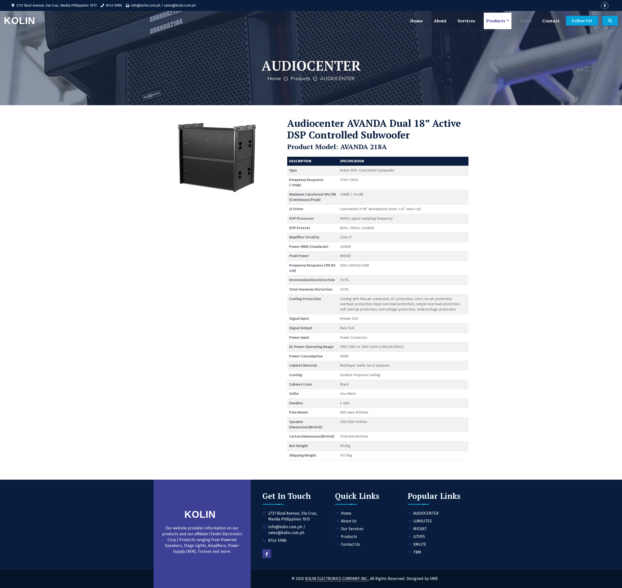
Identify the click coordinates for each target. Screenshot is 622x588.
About (440, 21)
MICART (420, 529)
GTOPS (419, 536)
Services (466, 21)
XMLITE (419, 544)
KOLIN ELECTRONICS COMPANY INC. (336, 578)
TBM (417, 552)
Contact (551, 21)
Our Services (352, 529)
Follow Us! (582, 20)
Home (416, 21)
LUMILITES (422, 521)
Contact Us (350, 544)
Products (495, 21)
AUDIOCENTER (337, 78)
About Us (349, 521)
